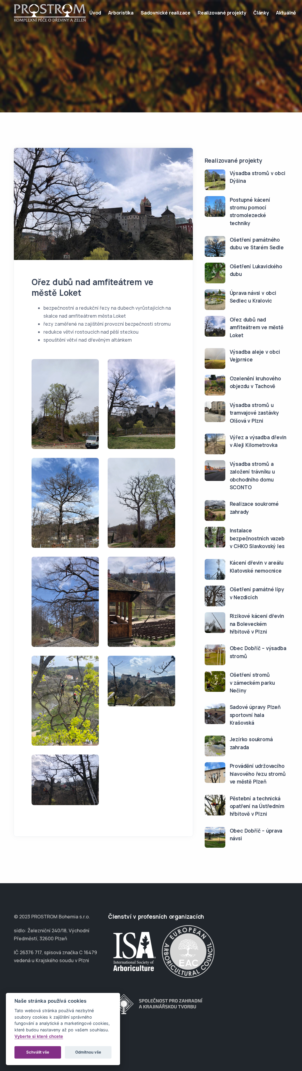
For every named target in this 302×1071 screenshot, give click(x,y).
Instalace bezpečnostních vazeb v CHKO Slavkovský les (257, 538)
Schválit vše (37, 1052)
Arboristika (121, 12)
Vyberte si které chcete (38, 1036)
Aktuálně (286, 12)
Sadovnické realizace (166, 12)
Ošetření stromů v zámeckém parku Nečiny (252, 682)
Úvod (95, 12)
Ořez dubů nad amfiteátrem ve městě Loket (256, 327)
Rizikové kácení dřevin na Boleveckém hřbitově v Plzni (257, 624)
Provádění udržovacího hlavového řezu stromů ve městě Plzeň (258, 774)
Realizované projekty (222, 12)
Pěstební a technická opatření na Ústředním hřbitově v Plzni (257, 806)
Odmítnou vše (88, 1052)
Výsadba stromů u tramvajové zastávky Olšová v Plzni (254, 413)
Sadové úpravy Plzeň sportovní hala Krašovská (255, 715)
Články (261, 12)
